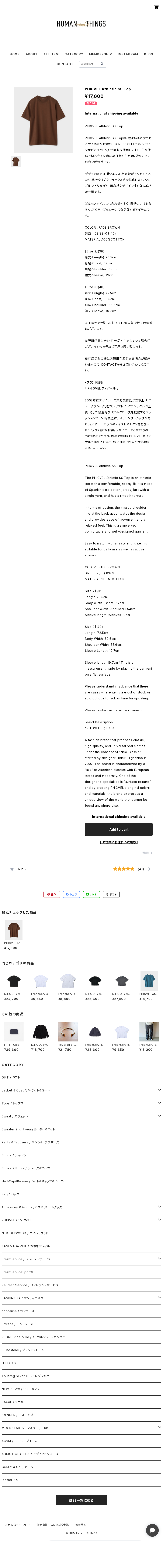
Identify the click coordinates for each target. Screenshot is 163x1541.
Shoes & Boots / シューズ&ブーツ (26, 1168)
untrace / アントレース (17, 1324)
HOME (15, 54)
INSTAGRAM (128, 54)
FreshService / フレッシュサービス (26, 1259)
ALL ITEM (51, 54)
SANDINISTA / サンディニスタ (22, 1298)
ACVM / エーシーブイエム (20, 1441)
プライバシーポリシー (17, 1524)
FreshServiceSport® (17, 1272)
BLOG (148, 54)
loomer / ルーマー (15, 1480)
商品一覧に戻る (81, 1500)
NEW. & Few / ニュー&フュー (22, 1389)
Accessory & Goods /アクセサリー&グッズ (32, 1207)
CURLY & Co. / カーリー (19, 1467)
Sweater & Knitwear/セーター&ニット (28, 1129)
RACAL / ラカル (13, 1402)
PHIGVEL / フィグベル (17, 1220)
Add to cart (119, 829)
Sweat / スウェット (15, 1116)
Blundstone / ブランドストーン (23, 1350)
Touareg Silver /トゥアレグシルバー (27, 1376)
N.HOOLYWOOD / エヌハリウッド (25, 1233)
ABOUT (32, 54)
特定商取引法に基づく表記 (53, 1524)
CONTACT (65, 64)
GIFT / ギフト (11, 1077)
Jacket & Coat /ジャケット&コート (26, 1090)
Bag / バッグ (10, 1194)
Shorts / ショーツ (14, 1155)
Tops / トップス (13, 1103)
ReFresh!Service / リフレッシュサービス (30, 1285)
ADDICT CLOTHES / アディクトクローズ (30, 1454)
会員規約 (81, 1524)
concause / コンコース (18, 1311)
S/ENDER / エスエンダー (19, 1415)
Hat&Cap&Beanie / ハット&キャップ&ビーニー (34, 1181)
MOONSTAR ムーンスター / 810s (25, 1428)
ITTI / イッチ (10, 1363)
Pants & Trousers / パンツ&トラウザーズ (30, 1142)
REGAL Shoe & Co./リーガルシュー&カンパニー (35, 1337)
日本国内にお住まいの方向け (119, 842)
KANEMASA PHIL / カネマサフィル (26, 1246)
